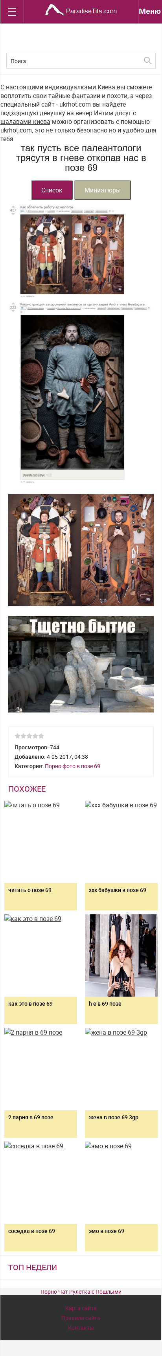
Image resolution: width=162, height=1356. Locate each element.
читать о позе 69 (30, 890)
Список (52, 190)
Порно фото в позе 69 (72, 766)
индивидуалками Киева (80, 87)
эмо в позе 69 (106, 1231)
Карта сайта (81, 1308)
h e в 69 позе (105, 1003)
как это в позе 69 (30, 1003)
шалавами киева (25, 121)
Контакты (81, 1327)
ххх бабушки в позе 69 (117, 890)
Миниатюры (103, 190)
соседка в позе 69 (31, 1231)
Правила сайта (80, 1318)
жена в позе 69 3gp (113, 1117)
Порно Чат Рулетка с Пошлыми (81, 1291)
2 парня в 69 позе (30, 1117)
